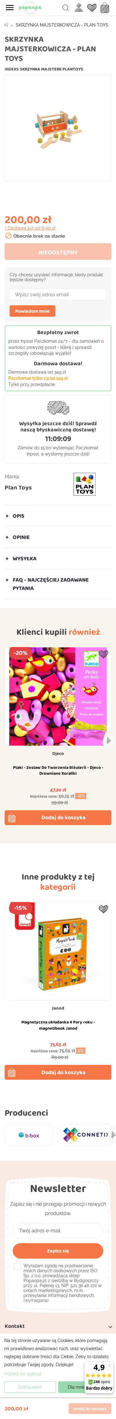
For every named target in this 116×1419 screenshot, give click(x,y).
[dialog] (58, 1365)
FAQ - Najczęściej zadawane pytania (51, 584)
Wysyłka (25, 558)
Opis (18, 516)
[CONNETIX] (87, 1135)
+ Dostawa (30, 228)
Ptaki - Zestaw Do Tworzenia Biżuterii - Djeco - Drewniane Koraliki (58, 770)
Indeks (12, 69)
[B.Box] (29, 1135)
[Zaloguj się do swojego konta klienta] (79, 7)
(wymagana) (62, 1283)
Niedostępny (58, 252)
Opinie (21, 537)
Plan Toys (18, 487)
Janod (58, 1008)
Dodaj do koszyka (63, 817)
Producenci (26, 1112)
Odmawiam (30, 1387)
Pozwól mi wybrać (22, 1373)
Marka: (12, 477)
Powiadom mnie (32, 311)
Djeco (58, 753)
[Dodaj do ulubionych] (103, 654)
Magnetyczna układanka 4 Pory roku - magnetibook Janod (58, 1025)
